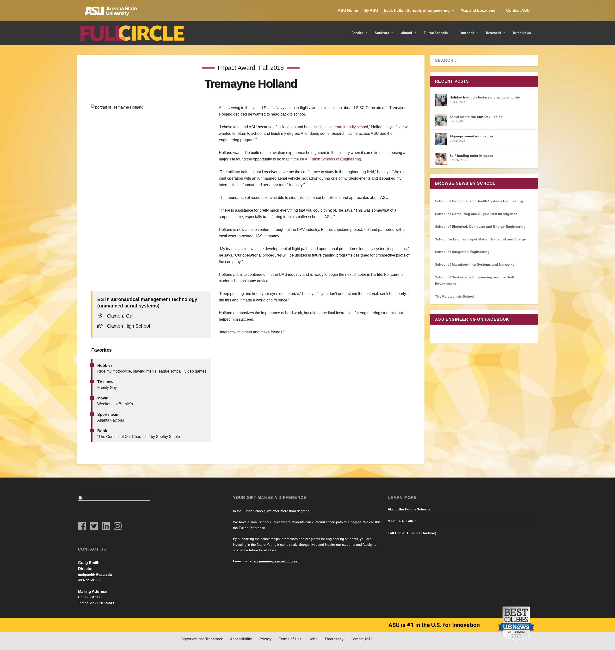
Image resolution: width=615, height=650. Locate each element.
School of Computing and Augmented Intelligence (476, 214)
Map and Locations (478, 10)
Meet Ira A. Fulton (402, 521)
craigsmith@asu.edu (95, 574)
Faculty (357, 33)
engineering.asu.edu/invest (276, 561)
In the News (522, 33)
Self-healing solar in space (471, 156)
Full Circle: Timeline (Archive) (412, 533)
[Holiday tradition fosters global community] (441, 100)
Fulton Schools (436, 33)
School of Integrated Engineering (462, 252)
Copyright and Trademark (202, 639)
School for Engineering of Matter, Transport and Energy (480, 239)
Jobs (313, 639)
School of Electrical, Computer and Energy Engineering (480, 226)
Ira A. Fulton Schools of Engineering (417, 10)
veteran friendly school (349, 127)
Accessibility (241, 639)
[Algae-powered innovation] (441, 139)
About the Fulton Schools (409, 509)
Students (382, 33)
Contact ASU (518, 10)
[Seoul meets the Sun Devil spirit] (441, 120)
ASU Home (348, 10)
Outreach (467, 33)
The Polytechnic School (454, 296)
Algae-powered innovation (471, 136)
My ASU (371, 10)
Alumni (406, 33)
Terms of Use (290, 639)
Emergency (334, 639)
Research (493, 33)
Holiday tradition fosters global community (484, 97)
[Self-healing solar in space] (441, 159)
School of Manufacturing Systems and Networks (474, 264)
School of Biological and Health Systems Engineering (479, 201)
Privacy (265, 639)
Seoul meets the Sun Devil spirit (475, 117)
